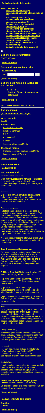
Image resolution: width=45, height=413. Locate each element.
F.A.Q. (5, 134)
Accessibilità (9, 137)
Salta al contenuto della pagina (16, 3)
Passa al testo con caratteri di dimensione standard (20, 21)
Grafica (11, 92)
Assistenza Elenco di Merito (15, 144)
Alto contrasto (31, 92)
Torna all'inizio (9, 63)
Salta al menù (12, 45)
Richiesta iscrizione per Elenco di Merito (21, 151)
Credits (4, 405)
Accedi (4, 120)
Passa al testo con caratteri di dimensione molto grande (20, 30)
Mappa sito (13, 95)
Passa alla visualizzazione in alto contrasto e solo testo (21, 39)
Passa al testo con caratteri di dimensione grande (20, 25)
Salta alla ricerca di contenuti (19, 42)
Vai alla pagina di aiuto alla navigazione (24, 13)
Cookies (5, 403)
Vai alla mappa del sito (16, 17)
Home (9, 105)
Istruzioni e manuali (11, 131)
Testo (19, 92)
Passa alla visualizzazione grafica (22, 33)
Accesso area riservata (13, 128)
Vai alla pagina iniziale (16, 11)
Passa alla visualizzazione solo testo (23, 36)
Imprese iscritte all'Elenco (14, 154)
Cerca (3, 75)
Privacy (6, 141)
